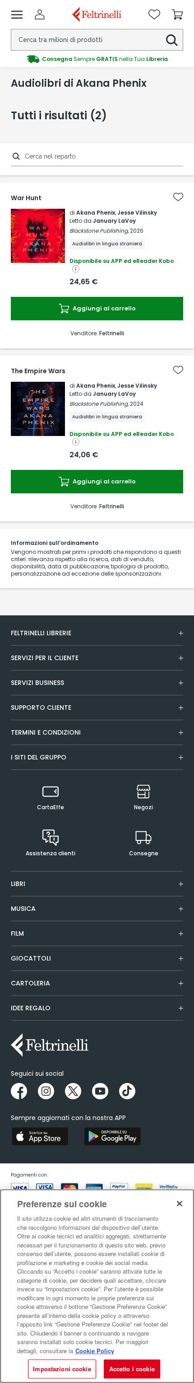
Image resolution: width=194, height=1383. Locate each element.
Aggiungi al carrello (103, 308)
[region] (97, 1286)
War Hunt (26, 197)
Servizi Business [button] (37, 682)
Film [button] (17, 933)
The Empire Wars (38, 370)
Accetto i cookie (132, 1368)
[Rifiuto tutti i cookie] (179, 1204)
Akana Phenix (95, 212)
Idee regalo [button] (31, 1008)
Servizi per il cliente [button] (45, 657)
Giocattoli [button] (31, 958)
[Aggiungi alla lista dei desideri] (178, 197)
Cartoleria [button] (30, 983)
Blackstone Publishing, (99, 230)
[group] (97, 59)
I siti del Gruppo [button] (38, 757)
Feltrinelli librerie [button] (41, 633)
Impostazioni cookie (62, 1368)
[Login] (40, 14)
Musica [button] (23, 908)
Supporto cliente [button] (41, 707)
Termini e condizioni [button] (46, 732)
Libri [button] (18, 883)
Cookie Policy (94, 1350)
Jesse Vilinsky (137, 212)
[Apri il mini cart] (177, 14)
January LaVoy (114, 221)
